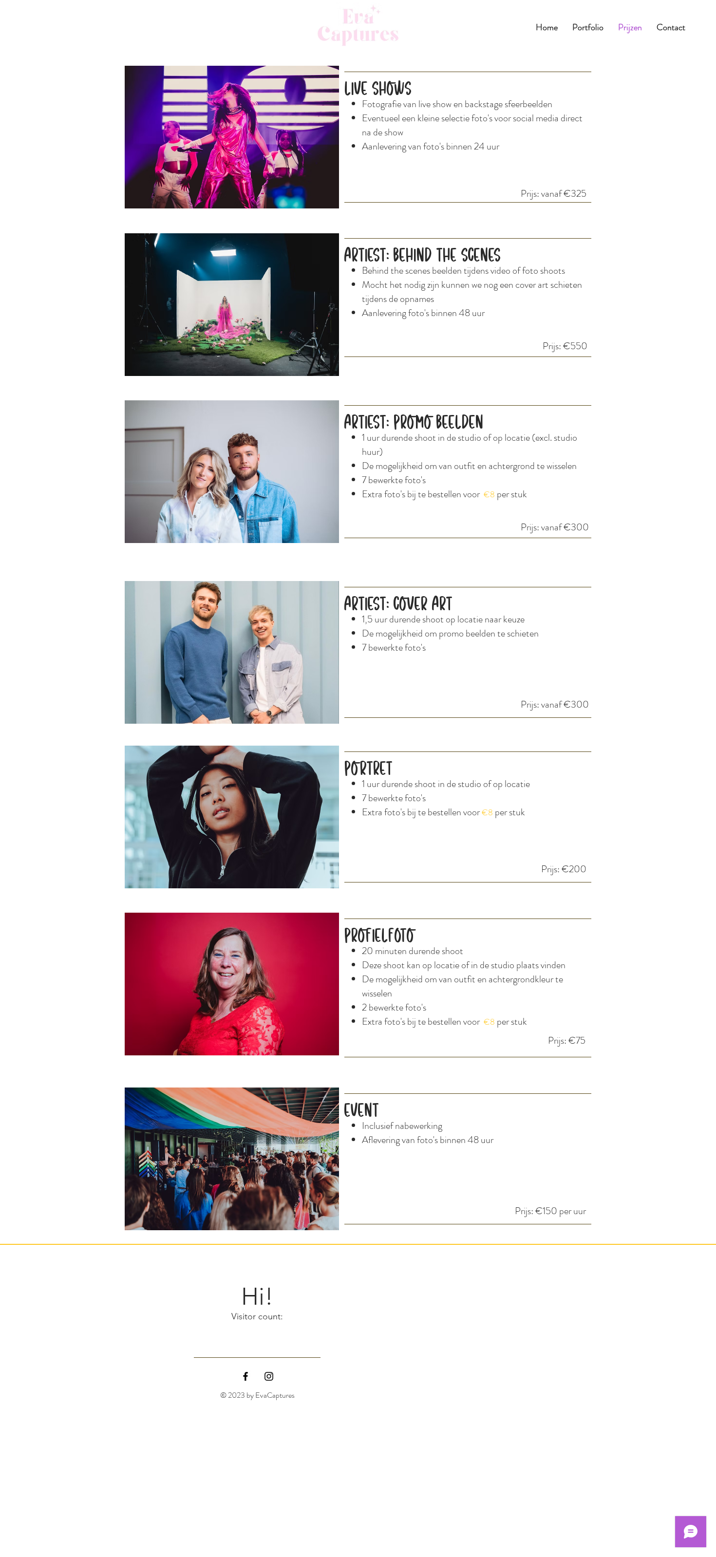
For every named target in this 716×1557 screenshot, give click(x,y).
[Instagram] (269, 1376)
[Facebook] (245, 1376)
